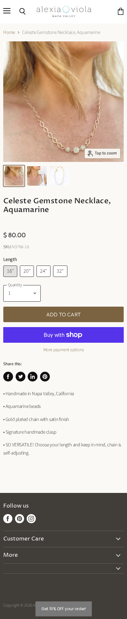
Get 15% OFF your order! (63, 609)
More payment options (63, 350)
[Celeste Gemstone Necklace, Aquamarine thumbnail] (14, 176)
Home (9, 32)
